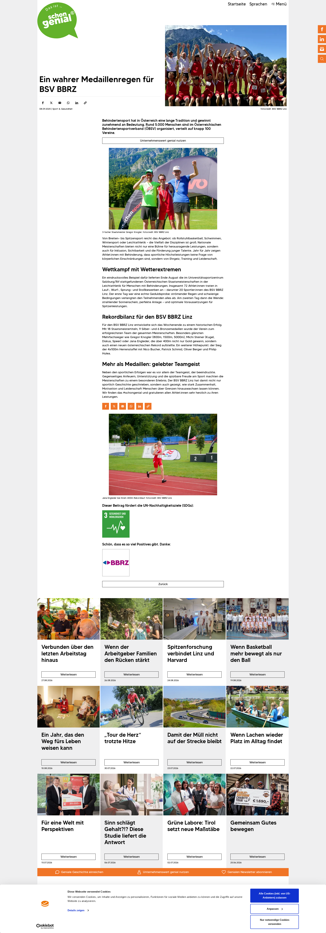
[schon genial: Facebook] (322, 29)
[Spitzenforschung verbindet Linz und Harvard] (194, 619)
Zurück (163, 584)
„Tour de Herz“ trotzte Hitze (122, 737)
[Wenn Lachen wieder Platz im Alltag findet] (257, 706)
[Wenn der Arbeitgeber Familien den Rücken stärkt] (131, 619)
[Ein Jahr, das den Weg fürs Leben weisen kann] (68, 706)
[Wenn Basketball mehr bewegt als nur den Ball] (257, 619)
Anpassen (273, 908)
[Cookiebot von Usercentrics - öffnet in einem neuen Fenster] (45, 926)
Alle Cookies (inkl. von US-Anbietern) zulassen (274, 895)
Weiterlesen (59, 675)
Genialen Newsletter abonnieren (250, 872)
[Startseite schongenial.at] (57, 20)
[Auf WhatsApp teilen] (68, 102)
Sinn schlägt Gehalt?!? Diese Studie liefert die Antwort (125, 832)
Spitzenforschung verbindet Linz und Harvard (190, 653)
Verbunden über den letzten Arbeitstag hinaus (67, 653)
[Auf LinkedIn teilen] (76, 102)
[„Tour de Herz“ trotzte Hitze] (131, 706)
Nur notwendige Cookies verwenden (274, 921)
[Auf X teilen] (51, 102)
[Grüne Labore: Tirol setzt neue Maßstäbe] (194, 794)
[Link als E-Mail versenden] (59, 102)
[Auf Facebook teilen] (42, 102)
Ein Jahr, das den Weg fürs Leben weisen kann (62, 741)
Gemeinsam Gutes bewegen (253, 825)
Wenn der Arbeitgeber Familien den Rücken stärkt (130, 653)
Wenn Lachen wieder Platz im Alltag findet (256, 737)
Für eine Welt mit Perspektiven (62, 825)
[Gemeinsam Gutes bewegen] (257, 794)
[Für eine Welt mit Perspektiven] (68, 794)
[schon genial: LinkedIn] (322, 39)
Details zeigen (76, 910)
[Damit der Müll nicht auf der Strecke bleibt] (194, 706)
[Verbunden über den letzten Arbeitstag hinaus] (68, 619)
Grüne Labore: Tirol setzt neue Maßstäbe (193, 825)
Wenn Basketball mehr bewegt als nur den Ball (256, 653)
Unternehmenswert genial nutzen (163, 140)
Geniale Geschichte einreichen (82, 872)
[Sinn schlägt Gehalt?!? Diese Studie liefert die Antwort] (131, 794)
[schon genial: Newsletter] (322, 49)
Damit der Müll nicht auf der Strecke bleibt (194, 737)
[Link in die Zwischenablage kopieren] (85, 102)
